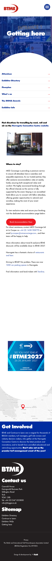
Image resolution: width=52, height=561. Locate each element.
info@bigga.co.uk (9, 503)
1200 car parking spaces (16, 265)
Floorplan (6, 87)
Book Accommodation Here (21, 222)
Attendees (7, 74)
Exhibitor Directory (11, 80)
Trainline (41, 271)
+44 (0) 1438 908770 (29, 230)
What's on (7, 94)
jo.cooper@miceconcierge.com (23, 233)
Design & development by (26, 554)
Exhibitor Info (8, 107)
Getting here (7, 524)
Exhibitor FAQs (8, 521)
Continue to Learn (9, 518)
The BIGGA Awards (11, 101)
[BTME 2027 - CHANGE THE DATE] (26, 355)
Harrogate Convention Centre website (30, 125)
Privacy (26, 540)
